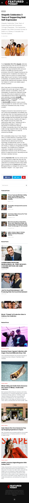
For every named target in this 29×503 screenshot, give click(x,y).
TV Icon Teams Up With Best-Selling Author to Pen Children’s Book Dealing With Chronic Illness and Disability (17, 197)
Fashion (3, 11)
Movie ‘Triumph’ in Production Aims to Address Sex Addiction (13, 315)
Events (2, 425)
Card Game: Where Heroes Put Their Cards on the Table (17, 214)
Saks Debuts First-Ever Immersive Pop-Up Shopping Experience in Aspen (13, 428)
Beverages (3, 348)
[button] (2, 3)
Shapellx (19, 64)
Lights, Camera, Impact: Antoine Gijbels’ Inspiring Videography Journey (16, 233)
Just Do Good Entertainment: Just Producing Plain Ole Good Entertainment (14, 291)
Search (26, 185)
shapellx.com (16, 164)
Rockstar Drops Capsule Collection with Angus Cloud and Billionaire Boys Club (14, 352)
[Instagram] (14, 499)
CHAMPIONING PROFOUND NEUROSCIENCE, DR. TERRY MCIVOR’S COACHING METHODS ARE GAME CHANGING (13, 265)
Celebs (2, 383)
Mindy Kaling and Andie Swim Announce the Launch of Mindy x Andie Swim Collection (14, 387)
